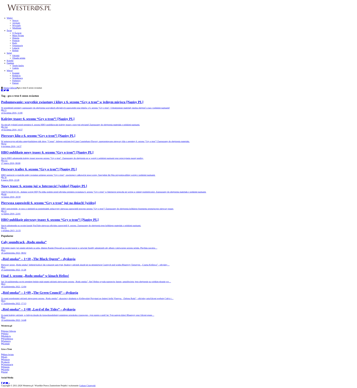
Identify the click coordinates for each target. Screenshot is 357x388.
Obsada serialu (18, 58)
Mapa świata (8, 354)
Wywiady (16, 25)
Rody (14, 43)
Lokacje (15, 48)
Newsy (15, 20)
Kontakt (15, 73)
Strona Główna (10, 88)
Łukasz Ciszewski (87, 385)
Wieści (10, 18)
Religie (15, 50)
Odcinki (15, 55)
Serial (9, 53)
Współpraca (17, 78)
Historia (15, 38)
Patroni (15, 83)
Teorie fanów (18, 65)
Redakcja (16, 75)
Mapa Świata (18, 35)
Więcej (10, 70)
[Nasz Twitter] (4, 383)
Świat (9, 30)
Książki (10, 60)
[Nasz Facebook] (2, 383)
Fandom (10, 63)
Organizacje (17, 45)
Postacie (16, 40)
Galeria (15, 68)
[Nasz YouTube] (7, 383)
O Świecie (16, 33)
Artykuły (16, 23)
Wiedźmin (16, 28)
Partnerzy (16, 80)
